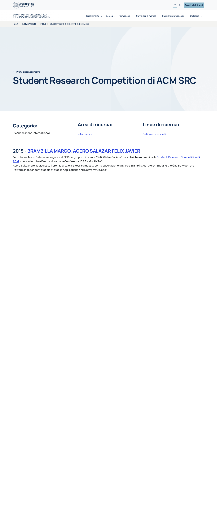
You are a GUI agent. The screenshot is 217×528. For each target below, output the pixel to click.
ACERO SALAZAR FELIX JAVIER (106, 151)
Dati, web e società (154, 134)
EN (180, 5)
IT (175, 5)
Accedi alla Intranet (194, 5)
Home (15, 24)
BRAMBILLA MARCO (49, 151)
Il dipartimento (29, 24)
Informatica (85, 134)
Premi (43, 24)
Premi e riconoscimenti (28, 72)
